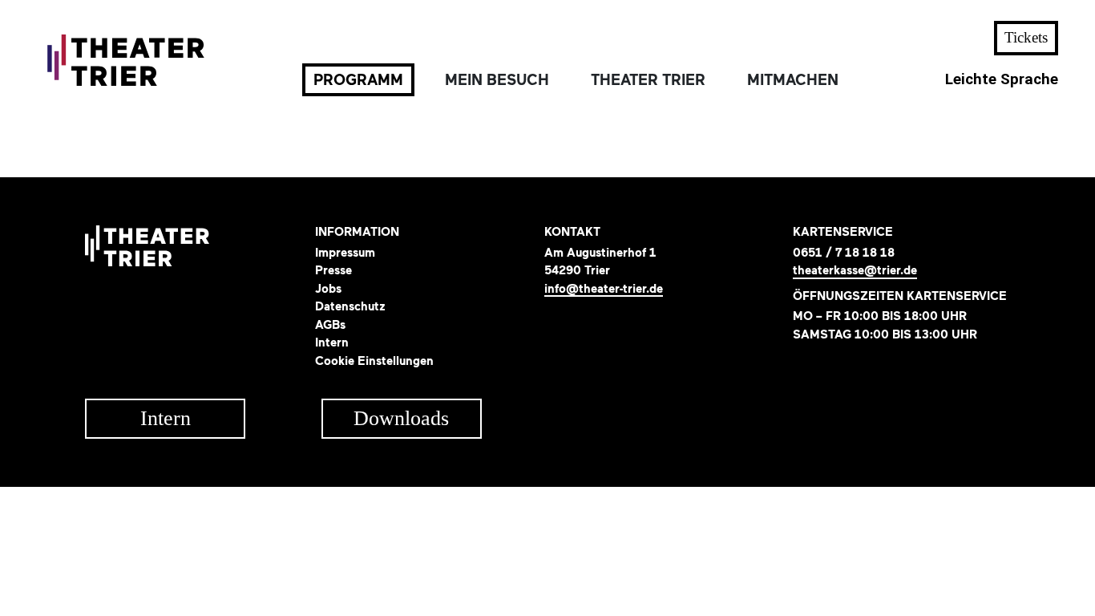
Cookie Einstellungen (374, 361)
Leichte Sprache (1001, 79)
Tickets (1026, 37)
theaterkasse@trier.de (855, 271)
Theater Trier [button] (648, 80)
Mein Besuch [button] (497, 80)
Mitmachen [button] (792, 80)
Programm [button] (358, 80)
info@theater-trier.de (603, 289)
